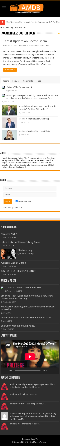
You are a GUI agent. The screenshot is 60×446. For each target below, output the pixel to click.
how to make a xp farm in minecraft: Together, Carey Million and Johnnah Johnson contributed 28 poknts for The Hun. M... (33, 416)
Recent (6, 81)
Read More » (10, 70)
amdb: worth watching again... (23, 394)
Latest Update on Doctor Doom (25, 41)
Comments (28, 81)
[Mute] (50, 370)
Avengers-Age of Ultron (13, 262)
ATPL (35, 439)
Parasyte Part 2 (9, 234)
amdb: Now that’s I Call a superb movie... (28, 404)
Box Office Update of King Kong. (18, 325)
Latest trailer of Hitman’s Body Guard (20, 242)
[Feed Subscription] (59, 33)
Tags (39, 81)
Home (5, 27)
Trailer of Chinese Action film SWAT (24, 287)
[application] (30, 357)
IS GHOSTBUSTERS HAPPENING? (18, 271)
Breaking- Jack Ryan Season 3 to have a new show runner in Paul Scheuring (27, 297)
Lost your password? (13, 207)
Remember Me (24, 201)
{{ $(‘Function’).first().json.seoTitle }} (34, 119)
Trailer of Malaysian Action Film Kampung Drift (26, 317)
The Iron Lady (25, 250)
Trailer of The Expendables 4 (19, 87)
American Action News (30, 46)
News (42, 46)
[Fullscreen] (55, 370)
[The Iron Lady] (8, 254)
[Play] (4, 370)
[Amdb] (30, 8)
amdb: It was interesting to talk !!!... (25, 424)
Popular (15, 81)
